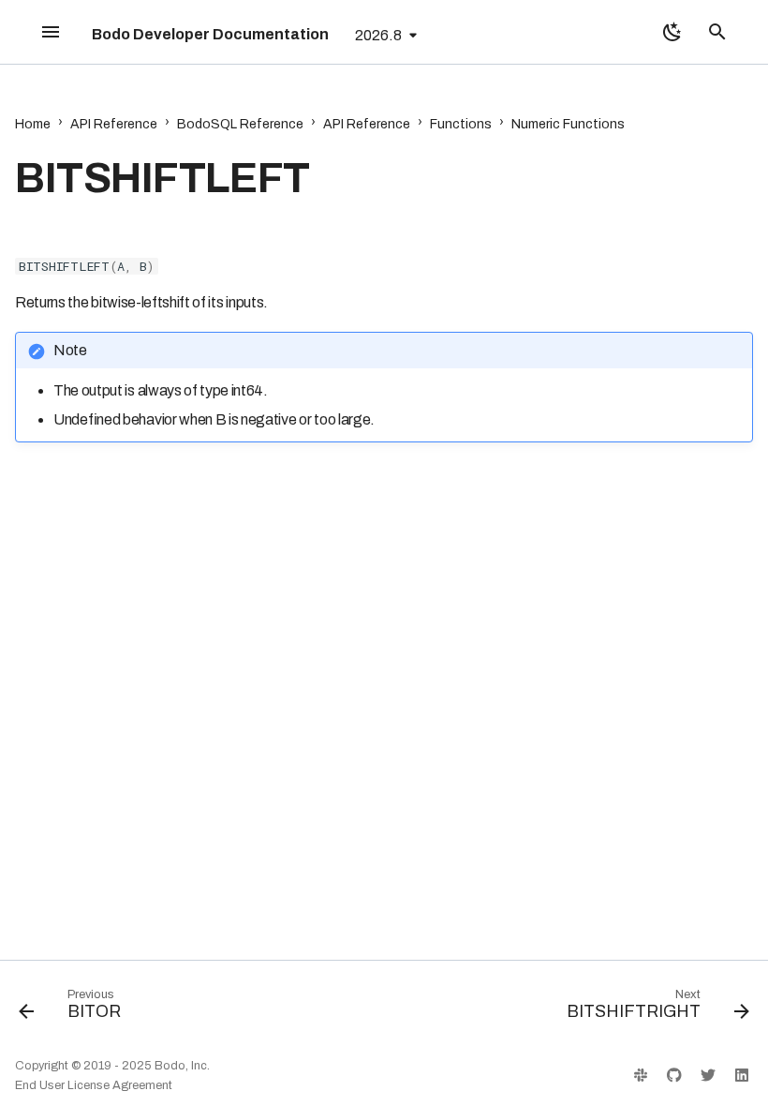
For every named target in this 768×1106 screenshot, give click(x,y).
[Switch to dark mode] (672, 32)
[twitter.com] (708, 1075)
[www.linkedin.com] (742, 1075)
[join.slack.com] (641, 1075)
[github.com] (674, 1075)
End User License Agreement (93, 1085)
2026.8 (378, 35)
